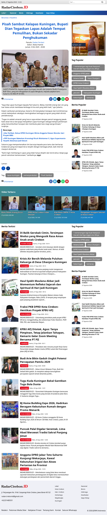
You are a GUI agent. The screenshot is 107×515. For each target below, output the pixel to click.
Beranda (4, 18)
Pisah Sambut (46, 175)
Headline (13, 18)
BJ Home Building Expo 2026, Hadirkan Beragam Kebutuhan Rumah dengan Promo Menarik (44, 406)
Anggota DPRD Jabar (81, 73)
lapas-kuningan (13, 175)
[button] (4, 13)
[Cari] (102, 2)
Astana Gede (78, 78)
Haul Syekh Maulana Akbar (84, 88)
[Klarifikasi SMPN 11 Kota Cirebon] (66, 203)
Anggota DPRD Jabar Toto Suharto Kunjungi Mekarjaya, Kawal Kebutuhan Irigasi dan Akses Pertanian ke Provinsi (41, 460)
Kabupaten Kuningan (92, 93)
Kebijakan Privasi (34, 510)
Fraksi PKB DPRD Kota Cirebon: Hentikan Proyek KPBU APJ (93, 151)
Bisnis (21, 13)
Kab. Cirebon (59, 492)
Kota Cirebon (25, 314)
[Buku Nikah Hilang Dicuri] (13, 203)
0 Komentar (8, 99)
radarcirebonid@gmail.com (12, 496)
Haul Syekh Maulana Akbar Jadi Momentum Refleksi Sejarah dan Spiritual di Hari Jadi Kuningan (93, 140)
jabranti (76, 93)
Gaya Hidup (50, 13)
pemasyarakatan (30, 175)
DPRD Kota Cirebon (81, 83)
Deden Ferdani (38, 42)
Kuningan (24, 266)
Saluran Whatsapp (69, 510)
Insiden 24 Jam (26, 244)
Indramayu (59, 495)
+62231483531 (7, 500)
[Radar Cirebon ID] (15, 7)
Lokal (3, 13)
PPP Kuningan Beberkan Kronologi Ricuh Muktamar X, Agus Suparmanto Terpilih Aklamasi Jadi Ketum (34, 139)
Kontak (58, 510)
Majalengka (59, 498)
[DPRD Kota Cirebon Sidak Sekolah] (40, 203)
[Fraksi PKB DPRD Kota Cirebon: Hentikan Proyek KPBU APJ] (76, 153)
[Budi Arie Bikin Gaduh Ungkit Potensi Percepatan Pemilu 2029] (10, 365)
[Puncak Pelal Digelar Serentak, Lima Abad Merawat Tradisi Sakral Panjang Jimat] (10, 435)
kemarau (90, 97)
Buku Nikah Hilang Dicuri (12, 212)
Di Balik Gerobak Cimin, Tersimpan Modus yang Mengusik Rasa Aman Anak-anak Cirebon (93, 113)
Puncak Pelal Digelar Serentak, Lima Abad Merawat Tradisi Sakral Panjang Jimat (43, 432)
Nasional (13, 13)
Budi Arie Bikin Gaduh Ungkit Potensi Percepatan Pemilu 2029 (43, 360)
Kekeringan (77, 97)
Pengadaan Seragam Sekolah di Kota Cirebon (93, 213)
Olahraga (29, 13)
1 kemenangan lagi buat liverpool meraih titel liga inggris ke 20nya (86, 67)
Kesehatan (39, 13)
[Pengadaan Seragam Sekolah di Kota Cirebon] (93, 203)
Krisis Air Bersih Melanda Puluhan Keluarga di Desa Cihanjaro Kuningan (91, 127)
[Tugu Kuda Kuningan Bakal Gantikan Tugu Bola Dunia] (10, 387)
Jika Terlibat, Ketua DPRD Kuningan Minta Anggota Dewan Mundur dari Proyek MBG (33, 134)
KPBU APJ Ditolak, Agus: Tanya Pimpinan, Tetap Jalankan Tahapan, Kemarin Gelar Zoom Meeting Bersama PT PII (92, 165)
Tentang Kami (48, 510)
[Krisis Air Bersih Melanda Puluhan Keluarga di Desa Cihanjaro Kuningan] (76, 128)
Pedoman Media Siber (18, 510)
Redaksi (4, 510)
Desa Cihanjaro (94, 78)
